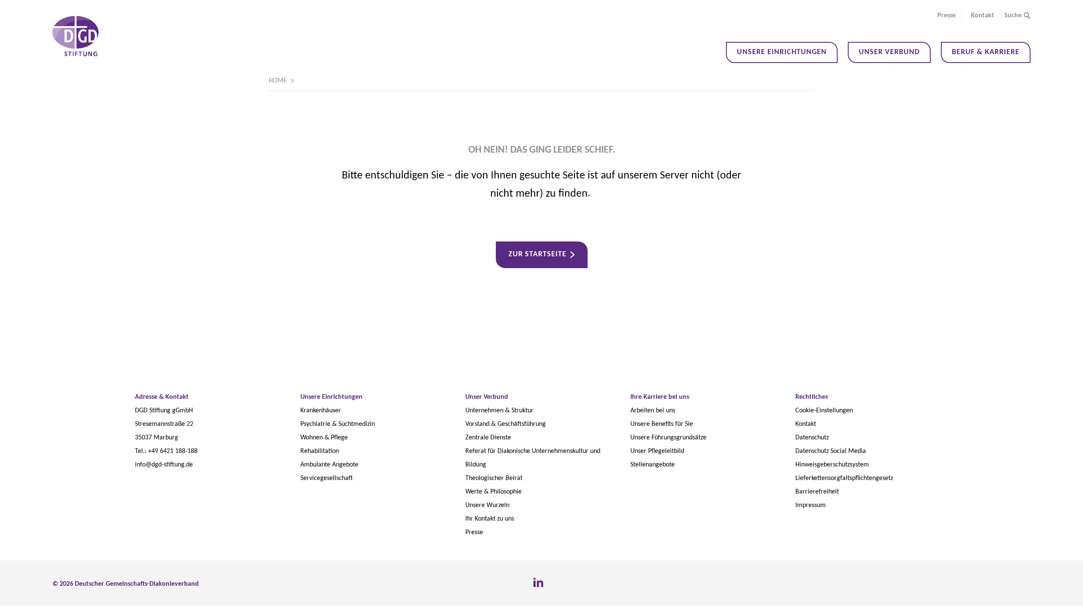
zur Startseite (537, 254)
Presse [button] (946, 15)
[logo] (75, 36)
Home (278, 80)
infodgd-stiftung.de (164, 464)
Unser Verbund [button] (889, 52)
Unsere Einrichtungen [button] (782, 52)
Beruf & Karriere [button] (986, 52)
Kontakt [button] (982, 15)
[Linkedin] (538, 583)
